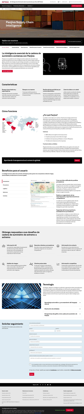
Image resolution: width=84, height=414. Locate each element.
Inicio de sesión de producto (76, 1)
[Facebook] (43, 385)
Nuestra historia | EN (6, 395)
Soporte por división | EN (48, 395)
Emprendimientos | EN (6, 397)
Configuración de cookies (60, 410)
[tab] (15, 181)
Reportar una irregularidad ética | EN (50, 397)
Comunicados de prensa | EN (28, 395)
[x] (40, 385)
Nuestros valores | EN (6, 393)
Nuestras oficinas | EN (47, 399)
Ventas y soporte (46, 393)
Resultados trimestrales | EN (28, 397)
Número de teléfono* (33, 339)
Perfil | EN (24, 393)
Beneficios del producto (48, 47)
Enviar (31, 374)
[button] (62, 64)
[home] (2, 8)
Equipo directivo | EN (68, 397)
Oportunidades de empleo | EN (69, 393)
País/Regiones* (32, 350)
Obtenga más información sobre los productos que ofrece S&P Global (27, 2)
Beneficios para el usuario (35, 47)
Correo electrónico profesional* (34, 323)
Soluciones (17, 8)
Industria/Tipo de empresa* (34, 344)
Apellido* (57, 328)
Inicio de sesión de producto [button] (74, 41)
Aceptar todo (69, 410)
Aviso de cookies (38, 412)
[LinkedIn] (50, 385)
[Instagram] (45, 385)
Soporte (65, 1)
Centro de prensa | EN (6, 399)
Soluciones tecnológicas (61, 47)
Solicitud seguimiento (74, 47)
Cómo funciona (24, 47)
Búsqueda (54, 1)
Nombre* (31, 328)
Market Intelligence (9, 8)
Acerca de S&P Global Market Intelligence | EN (73, 403)
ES (59, 1)
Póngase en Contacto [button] (60, 41)
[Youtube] (48, 385)
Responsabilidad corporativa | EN (70, 395)
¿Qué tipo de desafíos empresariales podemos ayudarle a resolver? (41, 355)
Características (15, 47)
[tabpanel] (55, 202)
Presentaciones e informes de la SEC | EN (31, 399)
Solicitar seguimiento (76, 5)
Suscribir (77, 160)
